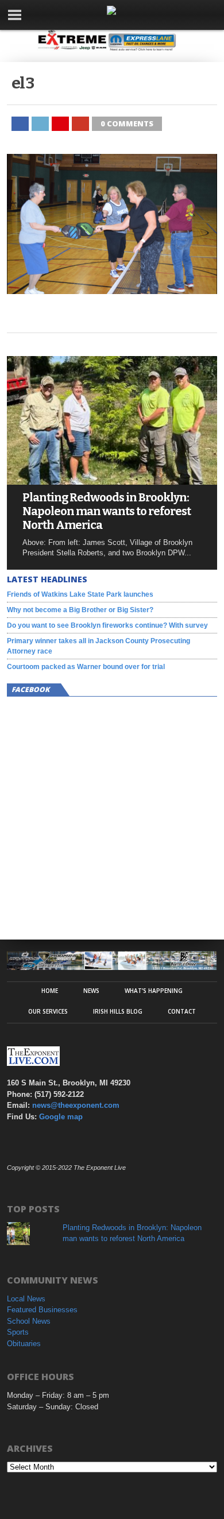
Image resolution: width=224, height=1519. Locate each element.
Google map (61, 1116)
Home (49, 991)
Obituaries (24, 1343)
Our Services (48, 1011)
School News (29, 1321)
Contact (182, 1011)
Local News (26, 1298)
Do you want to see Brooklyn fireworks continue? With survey (107, 625)
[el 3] (112, 291)
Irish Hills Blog (117, 1011)
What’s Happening (154, 991)
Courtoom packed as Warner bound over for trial (86, 667)
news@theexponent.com (75, 1105)
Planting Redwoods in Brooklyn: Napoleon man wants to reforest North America (106, 511)
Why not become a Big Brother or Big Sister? (80, 610)
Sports (18, 1332)
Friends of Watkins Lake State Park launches (80, 594)
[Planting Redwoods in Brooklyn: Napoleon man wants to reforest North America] (112, 481)
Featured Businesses (42, 1309)
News (91, 991)
